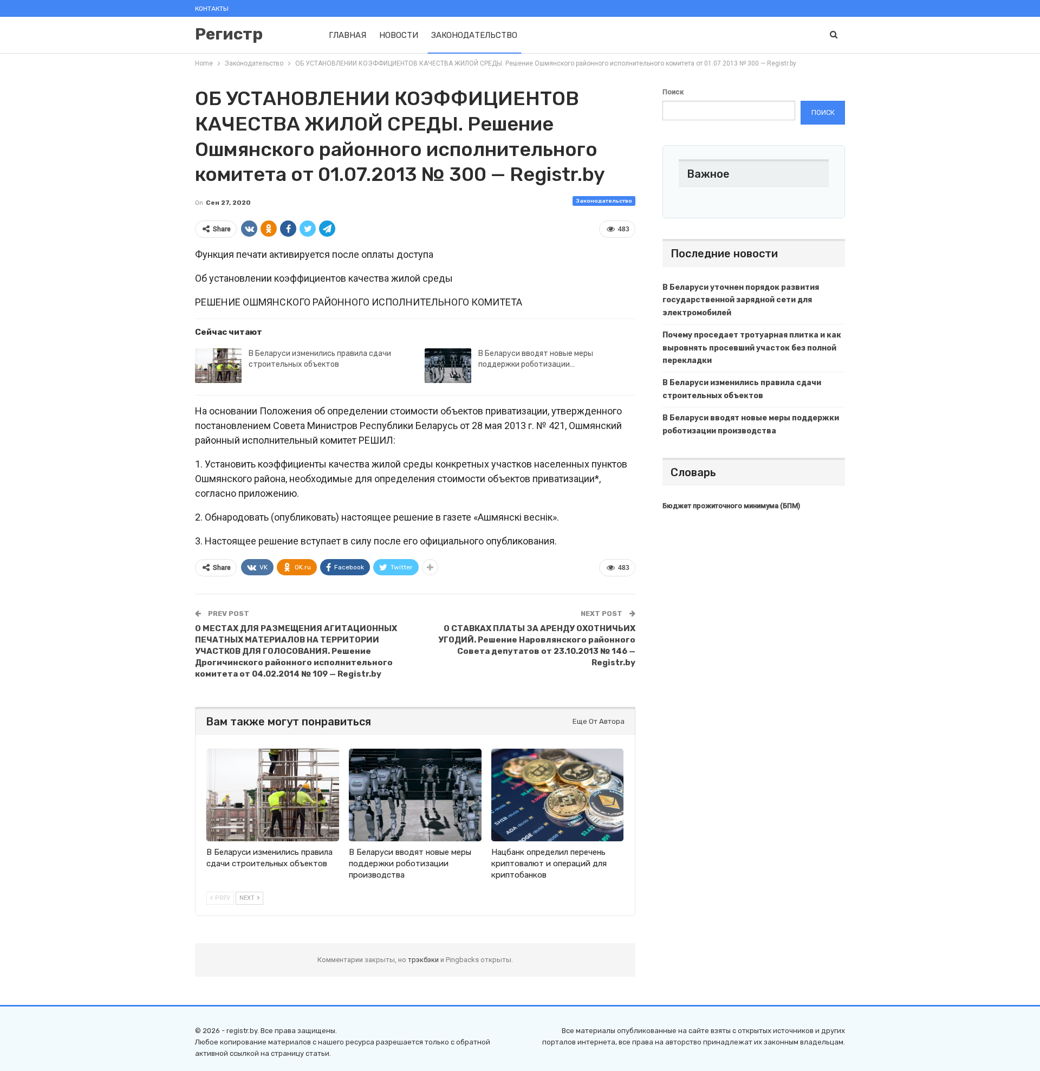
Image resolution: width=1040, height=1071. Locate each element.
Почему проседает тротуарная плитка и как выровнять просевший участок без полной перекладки (751, 348)
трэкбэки (424, 960)
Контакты (212, 8)
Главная (347, 35)
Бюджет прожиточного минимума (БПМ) (731, 506)
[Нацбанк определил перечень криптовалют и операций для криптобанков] (557, 795)
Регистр (229, 34)
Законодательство (474, 35)
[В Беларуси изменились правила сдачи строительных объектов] (218, 365)
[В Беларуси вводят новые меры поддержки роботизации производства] (448, 365)
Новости (398, 35)
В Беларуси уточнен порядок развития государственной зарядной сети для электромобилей (740, 300)
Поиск (673, 92)
